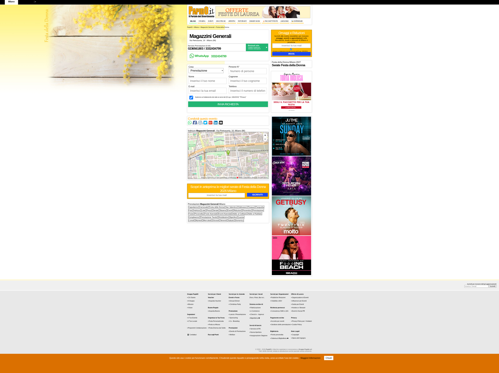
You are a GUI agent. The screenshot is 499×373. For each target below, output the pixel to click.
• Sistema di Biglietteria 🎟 (279, 338)
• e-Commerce (255, 311)
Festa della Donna (216, 207)
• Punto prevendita (276, 335)
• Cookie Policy (296, 324)
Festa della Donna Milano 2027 (286, 62)
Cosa (191, 67)
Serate (215, 210)
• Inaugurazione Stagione (258, 336)
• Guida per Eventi (297, 304)
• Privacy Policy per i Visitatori (301, 321)
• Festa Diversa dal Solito (217, 328)
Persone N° (234, 67)
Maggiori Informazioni (310, 358)
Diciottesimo (223, 217)
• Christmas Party (235, 304)
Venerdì (223, 220)
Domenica (239, 220)
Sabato (231, 220)
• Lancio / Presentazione (237, 314)
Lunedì (191, 220)
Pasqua (251, 207)
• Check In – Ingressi (257, 314)
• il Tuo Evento (192, 318)
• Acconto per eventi (277, 321)
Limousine (284, 21)
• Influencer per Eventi (299, 301)
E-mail (192, 86)
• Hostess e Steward (298, 308)
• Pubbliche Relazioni (277, 297)
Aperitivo (233, 217)
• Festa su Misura (214, 324)
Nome (191, 76)
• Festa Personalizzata (216, 321)
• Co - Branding (234, 321)
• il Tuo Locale (192, 321)
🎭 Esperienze (297, 21)
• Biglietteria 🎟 (255, 318)
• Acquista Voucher (214, 301)
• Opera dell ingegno (298, 338)
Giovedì (216, 220)
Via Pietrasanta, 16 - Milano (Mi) (202, 40)
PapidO (189, 27)
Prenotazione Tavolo (208, 217)
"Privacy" (243, 97)
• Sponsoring (233, 318)
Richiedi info (253, 45)
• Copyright (295, 335)
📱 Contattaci (192, 335)
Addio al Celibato (240, 214)
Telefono (233, 86)
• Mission (190, 304)
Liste (203, 210)
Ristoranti (242, 21)
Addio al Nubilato (255, 214)
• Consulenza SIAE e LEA (279, 311)
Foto (190, 210)
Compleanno (194, 217)
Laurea (241, 217)
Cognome (233, 76)
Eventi (210, 21)
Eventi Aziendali (224, 214)
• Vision (189, 308)
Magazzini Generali (207, 27)
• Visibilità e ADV (276, 301)
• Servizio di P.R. (255, 329)
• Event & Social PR (298, 311)
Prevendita (199, 214)
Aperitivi (231, 21)
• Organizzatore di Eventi (299, 297)
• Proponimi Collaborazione (197, 328)
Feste (191, 214)
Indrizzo (197, 210)
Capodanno (193, 207)
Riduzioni (237, 210)
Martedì (199, 220)
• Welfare (232, 335)
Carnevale (203, 207)
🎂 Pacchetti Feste (270, 21)
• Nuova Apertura (255, 332)
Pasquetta (260, 207)
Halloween (242, 207)
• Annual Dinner (234, 301)
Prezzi (209, 210)
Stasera (202, 21)
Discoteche (221, 21)
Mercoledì (207, 220)
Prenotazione (258, 210)
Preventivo (247, 210)
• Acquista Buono (214, 311)
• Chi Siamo (191, 297)
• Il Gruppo (191, 301)
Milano (193, 21)
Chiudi (329, 358)
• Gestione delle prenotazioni (280, 324)
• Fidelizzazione (255, 308)
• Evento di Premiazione (237, 331)
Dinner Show (254, 21)
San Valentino (231, 207)
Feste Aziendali (211, 214)
